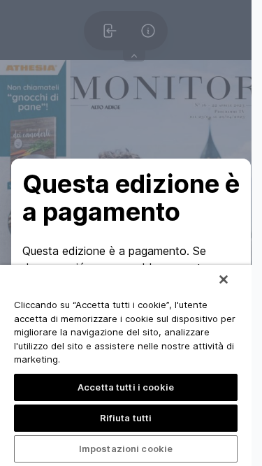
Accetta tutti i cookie (126, 387)
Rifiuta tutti (126, 417)
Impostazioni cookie (126, 448)
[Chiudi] (223, 279)
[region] (126, 365)
